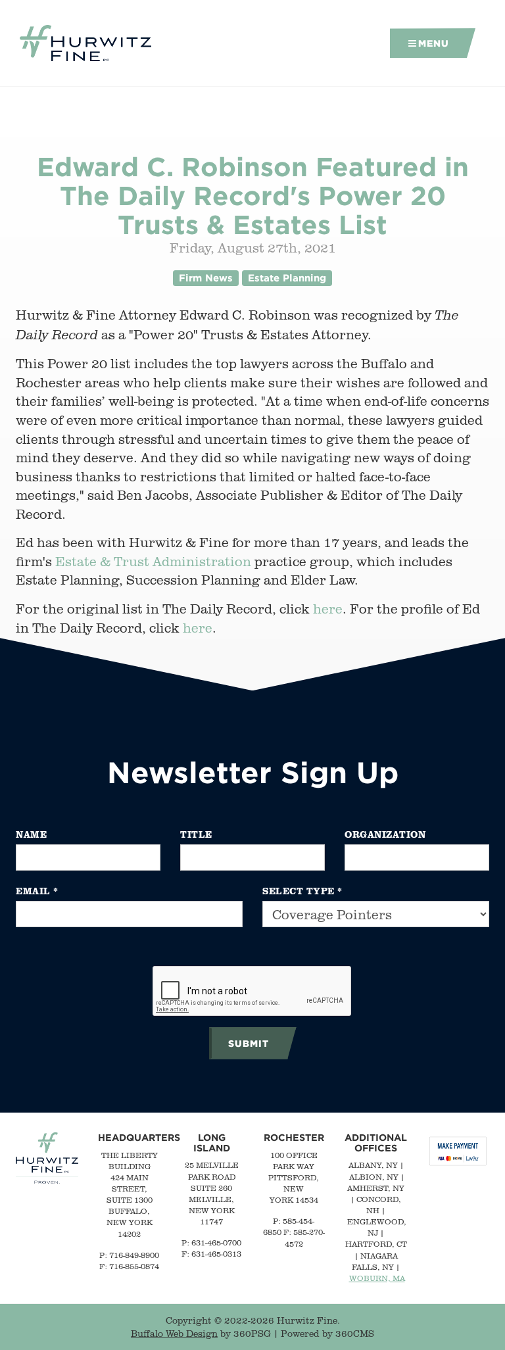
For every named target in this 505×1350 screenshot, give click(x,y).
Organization (385, 834)
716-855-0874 (134, 1266)
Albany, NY (373, 1165)
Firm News (206, 277)
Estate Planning (287, 277)
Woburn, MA (377, 1278)
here (328, 608)
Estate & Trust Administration (153, 561)
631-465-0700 (216, 1242)
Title (196, 834)
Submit (248, 1043)
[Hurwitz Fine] (85, 43)
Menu (433, 43)
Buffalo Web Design (174, 1333)
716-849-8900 (134, 1255)
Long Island (211, 1142)
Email (37, 890)
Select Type (302, 890)
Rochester (294, 1137)
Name (31, 834)
